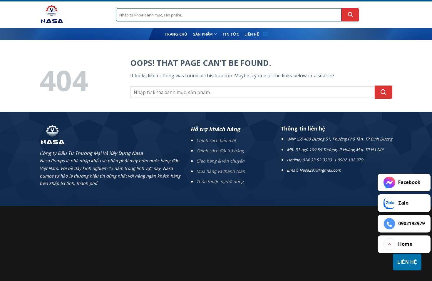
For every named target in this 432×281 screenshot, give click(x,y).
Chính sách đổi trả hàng (220, 150)
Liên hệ (252, 34)
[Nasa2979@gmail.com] (266, 34)
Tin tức (230, 34)
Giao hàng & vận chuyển (220, 161)
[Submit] (350, 14)
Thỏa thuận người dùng (220, 181)
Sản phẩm (203, 34)
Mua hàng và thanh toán (220, 171)
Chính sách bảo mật (216, 140)
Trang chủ (176, 34)
